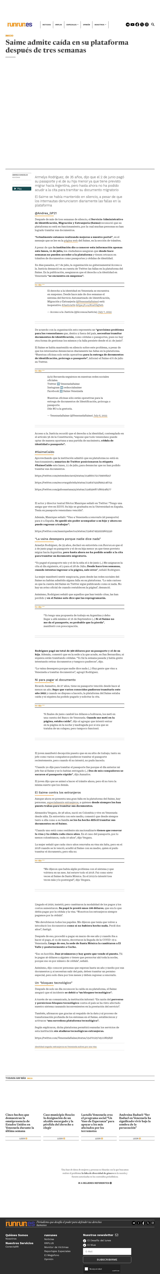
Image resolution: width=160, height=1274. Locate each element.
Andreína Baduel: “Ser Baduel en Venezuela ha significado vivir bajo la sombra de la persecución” (135, 1121)
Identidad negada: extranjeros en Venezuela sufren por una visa (66, 1047)
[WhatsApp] (19, 183)
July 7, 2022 (105, 312)
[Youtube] (132, 24)
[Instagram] (146, 24)
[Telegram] (128, 24)
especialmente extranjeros (62, 802)
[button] (152, 24)
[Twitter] (142, 24)
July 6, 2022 (100, 415)
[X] (27, 183)
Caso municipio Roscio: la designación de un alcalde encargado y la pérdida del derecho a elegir (59, 1121)
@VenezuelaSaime (87, 301)
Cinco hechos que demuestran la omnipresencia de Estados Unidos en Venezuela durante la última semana (20, 1123)
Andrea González (20, 175)
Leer (22, 1138)
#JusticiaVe (68, 305)
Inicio (9, 35)
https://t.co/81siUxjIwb (89, 305)
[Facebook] (137, 24)
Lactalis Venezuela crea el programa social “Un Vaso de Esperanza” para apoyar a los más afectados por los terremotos (97, 1123)
